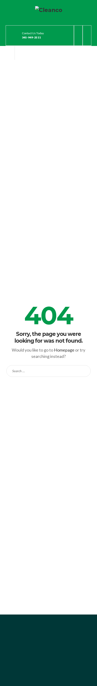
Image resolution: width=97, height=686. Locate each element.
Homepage (64, 349)
